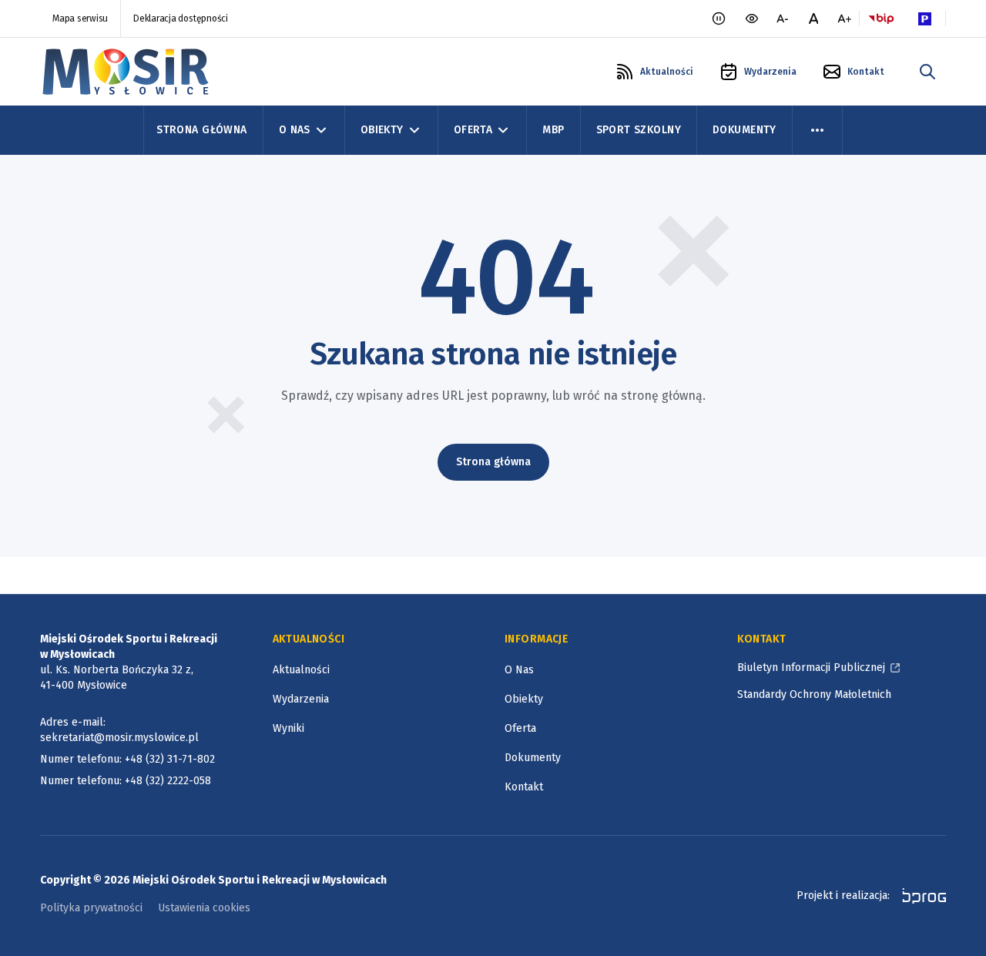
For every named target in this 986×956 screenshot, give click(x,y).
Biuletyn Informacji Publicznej (811, 667)
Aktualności (301, 669)
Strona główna (493, 461)
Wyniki (288, 728)
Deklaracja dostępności (180, 18)
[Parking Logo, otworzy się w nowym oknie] (924, 18)
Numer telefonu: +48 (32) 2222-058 (125, 780)
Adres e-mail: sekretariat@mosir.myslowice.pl (119, 730)
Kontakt (524, 786)
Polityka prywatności (91, 907)
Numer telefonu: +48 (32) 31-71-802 (127, 759)
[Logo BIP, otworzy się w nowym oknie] (881, 18)
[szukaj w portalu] (927, 71)
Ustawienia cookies (204, 907)
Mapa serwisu (80, 18)
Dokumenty (744, 129)
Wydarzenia (301, 699)
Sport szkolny (638, 129)
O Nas (294, 129)
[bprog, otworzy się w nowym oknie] (919, 896)
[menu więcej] (817, 130)
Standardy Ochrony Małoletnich (814, 694)
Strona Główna (201, 129)
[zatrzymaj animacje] (718, 18)
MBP (553, 129)
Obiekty (382, 129)
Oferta (473, 129)
